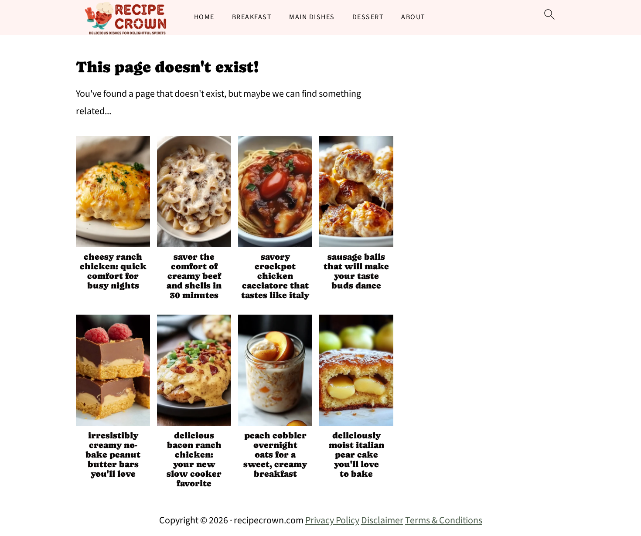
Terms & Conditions (443, 520)
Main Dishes (312, 17)
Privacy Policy (332, 520)
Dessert (368, 17)
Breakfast (252, 17)
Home (204, 17)
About (413, 17)
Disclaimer (382, 520)
